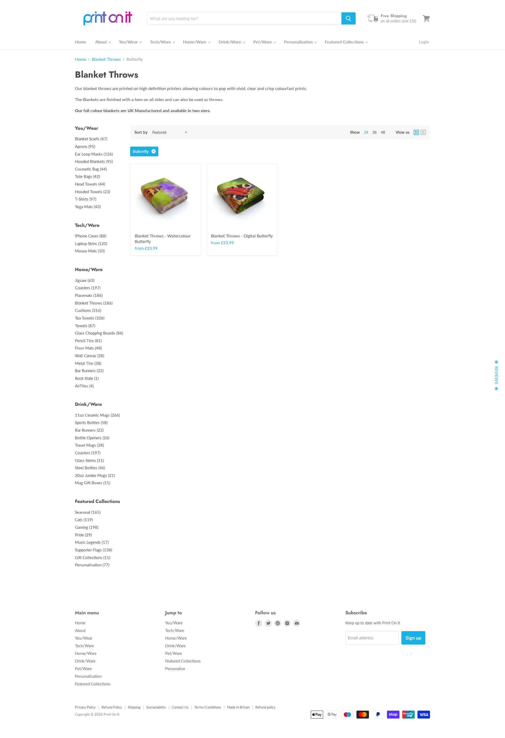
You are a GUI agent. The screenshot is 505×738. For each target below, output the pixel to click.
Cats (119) (84, 519)
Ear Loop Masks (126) (94, 154)
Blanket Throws (106, 59)
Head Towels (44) (90, 184)
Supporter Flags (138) (93, 549)
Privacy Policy (85, 707)
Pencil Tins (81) (88, 340)
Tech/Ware (161, 41)
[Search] (348, 18)
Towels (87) (85, 325)
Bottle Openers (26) (92, 437)
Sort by (141, 132)
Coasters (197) (87, 287)
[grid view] (416, 132)
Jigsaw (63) (84, 280)
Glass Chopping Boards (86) (99, 333)
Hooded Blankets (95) (94, 161)
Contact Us (180, 707)
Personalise (175, 668)
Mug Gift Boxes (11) (92, 482)
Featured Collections (345, 41)
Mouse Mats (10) (90, 250)
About (101, 41)
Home (80, 41)
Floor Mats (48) (88, 348)
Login (424, 41)
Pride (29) (83, 534)
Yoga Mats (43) (88, 206)
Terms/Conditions (207, 707)
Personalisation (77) (92, 564)
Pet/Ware (263, 41)
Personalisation (299, 41)
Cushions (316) (88, 310)
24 (366, 132)
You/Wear (129, 41)
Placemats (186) (89, 295)
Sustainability (156, 707)
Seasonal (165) (87, 512)
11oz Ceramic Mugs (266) (97, 415)
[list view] (423, 132)
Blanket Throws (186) (94, 303)
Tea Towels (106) (89, 318)
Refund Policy (112, 707)
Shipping (134, 707)
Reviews (496, 375)
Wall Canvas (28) (89, 355)
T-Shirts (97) (85, 199)
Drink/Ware (230, 41)
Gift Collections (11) (92, 557)
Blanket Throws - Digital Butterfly (242, 235)
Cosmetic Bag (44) (91, 169)
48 (383, 132)
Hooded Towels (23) (92, 191)
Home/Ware (195, 41)
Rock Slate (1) (87, 378)
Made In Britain (238, 707)
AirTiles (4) (84, 385)
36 (374, 132)
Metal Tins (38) (88, 363)
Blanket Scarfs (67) (91, 138)
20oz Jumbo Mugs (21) (95, 475)
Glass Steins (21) (89, 460)
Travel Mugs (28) (89, 445)
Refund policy (265, 707)
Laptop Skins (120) (91, 243)
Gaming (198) (86, 527)
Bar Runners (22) (89, 370)
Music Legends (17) (92, 542)
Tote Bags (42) (87, 176)
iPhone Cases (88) (90, 235)
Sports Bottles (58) (91, 422)
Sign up (413, 638)
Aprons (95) (85, 146)
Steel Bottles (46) (90, 467)
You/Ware (174, 622)
